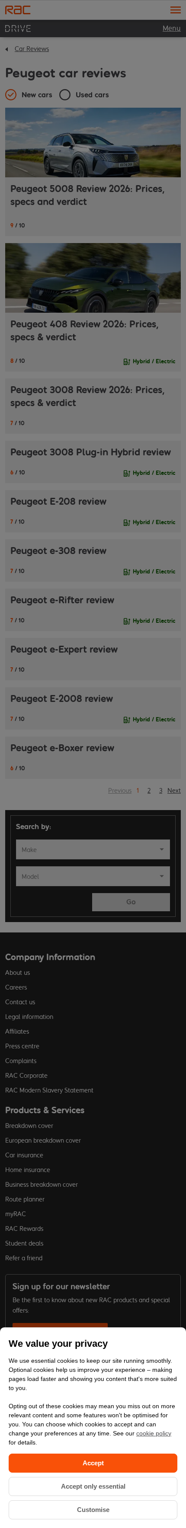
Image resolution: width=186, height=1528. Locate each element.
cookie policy (153, 1433)
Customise (93, 1509)
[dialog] (93, 1427)
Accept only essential (93, 1486)
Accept (93, 1463)
